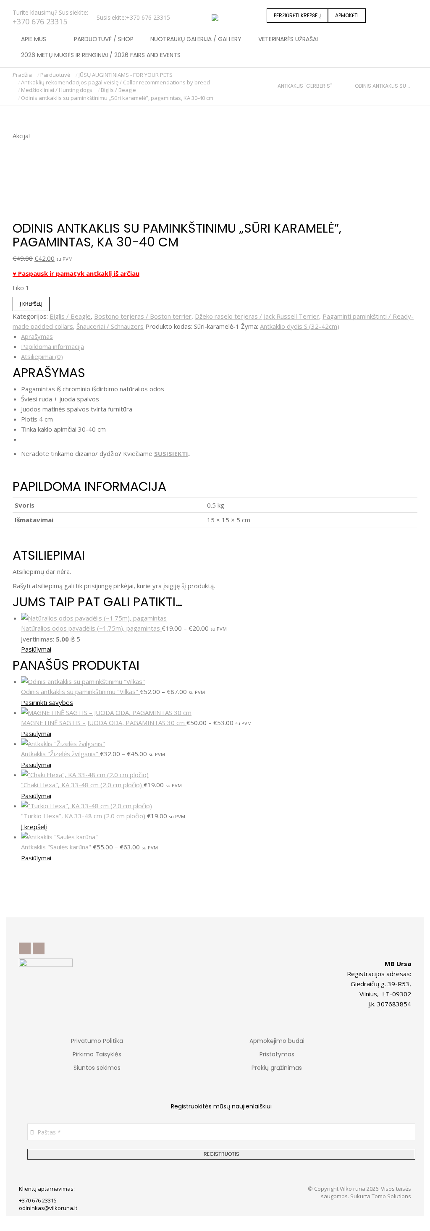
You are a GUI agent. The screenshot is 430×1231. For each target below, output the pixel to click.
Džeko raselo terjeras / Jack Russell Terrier (257, 316)
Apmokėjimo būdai (276, 1041)
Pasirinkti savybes (47, 702)
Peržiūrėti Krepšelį (297, 15)
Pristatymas (277, 1054)
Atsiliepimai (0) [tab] (42, 356)
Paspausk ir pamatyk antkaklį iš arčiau (77, 273)
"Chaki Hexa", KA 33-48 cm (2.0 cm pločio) (82, 785)
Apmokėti (347, 15)
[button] (124, 6)
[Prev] (274, 86)
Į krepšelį (31, 303)
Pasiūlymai (36, 649)
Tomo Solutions (391, 1196)
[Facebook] (25, 948)
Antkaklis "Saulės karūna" (57, 847)
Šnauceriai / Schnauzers (110, 326)
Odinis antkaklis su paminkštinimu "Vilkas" (80, 691)
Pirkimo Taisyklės (97, 1054)
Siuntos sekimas (97, 1067)
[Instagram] (39, 948)
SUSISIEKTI (171, 453)
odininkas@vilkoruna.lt (48, 1208)
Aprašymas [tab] (37, 336)
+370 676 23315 (40, 21)
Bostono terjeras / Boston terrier (142, 316)
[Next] (413, 86)
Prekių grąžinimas (277, 1067)
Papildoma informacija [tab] (52, 346)
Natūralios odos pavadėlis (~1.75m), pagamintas (91, 628)
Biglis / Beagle (70, 316)
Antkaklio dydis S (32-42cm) (299, 326)
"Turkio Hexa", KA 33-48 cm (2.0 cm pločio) (84, 816)
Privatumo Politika (97, 1041)
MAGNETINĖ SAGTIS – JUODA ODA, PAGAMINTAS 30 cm (103, 722)
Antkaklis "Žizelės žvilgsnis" (60, 753)
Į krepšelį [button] (34, 826)
